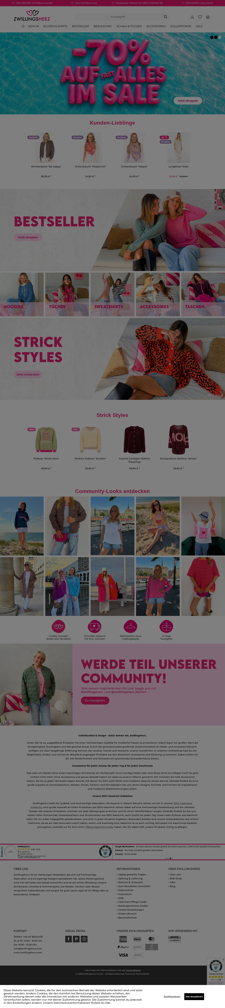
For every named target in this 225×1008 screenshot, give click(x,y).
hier (108, 1002)
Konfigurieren (172, 996)
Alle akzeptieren (194, 996)
